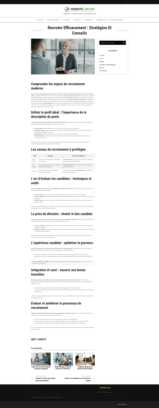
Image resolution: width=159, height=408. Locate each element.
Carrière (101, 55)
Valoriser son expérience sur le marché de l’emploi (78, 378)
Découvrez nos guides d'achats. (54, 397)
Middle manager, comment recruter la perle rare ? (63, 368)
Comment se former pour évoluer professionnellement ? (45, 378)
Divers (101, 58)
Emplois (101, 61)
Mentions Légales (35, 397)
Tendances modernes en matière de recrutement (85, 368)
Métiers (101, 67)
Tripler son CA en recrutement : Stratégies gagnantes (40, 368)
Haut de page (121, 404)
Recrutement (103, 70)
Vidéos (43, 397)
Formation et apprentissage (107, 64)
